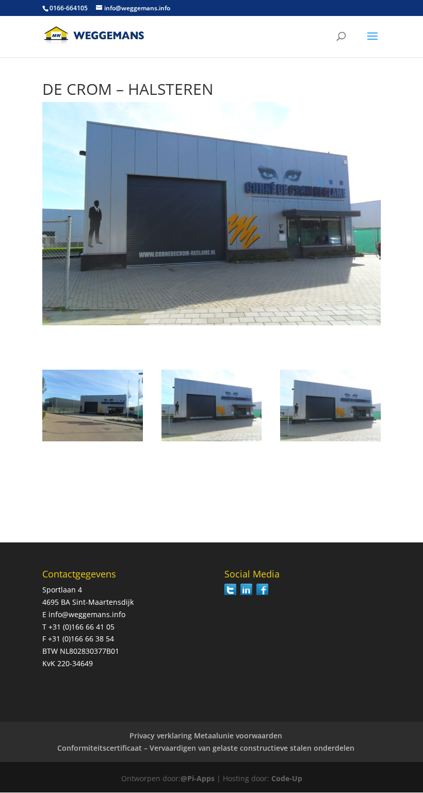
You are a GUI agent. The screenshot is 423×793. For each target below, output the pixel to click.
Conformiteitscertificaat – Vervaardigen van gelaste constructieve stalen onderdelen (205, 748)
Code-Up (286, 778)
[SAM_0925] (330, 441)
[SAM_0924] (211, 441)
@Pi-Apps (198, 778)
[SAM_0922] (92, 441)
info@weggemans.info (86, 614)
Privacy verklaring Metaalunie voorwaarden (205, 735)
